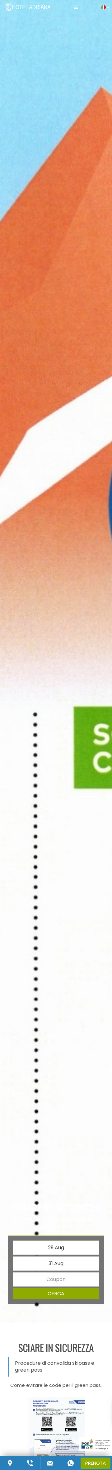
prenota (95, 1463)
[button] (75, 7)
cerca (56, 1293)
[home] (28, 6)
